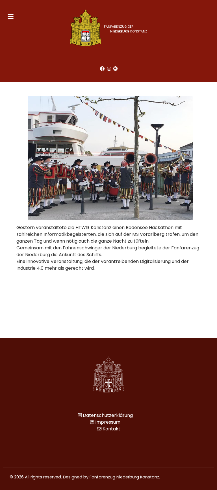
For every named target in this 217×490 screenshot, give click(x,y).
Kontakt (111, 429)
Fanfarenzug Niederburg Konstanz (124, 477)
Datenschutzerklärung (108, 415)
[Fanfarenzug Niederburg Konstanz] (108, 374)
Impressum (107, 422)
